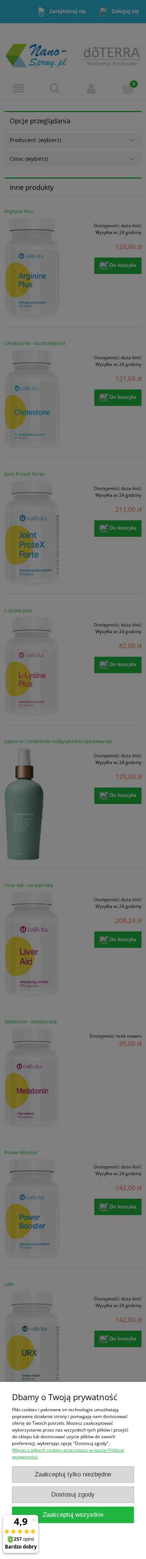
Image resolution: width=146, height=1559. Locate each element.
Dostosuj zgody (73, 1494)
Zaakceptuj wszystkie (73, 1514)
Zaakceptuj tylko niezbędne (73, 1474)
